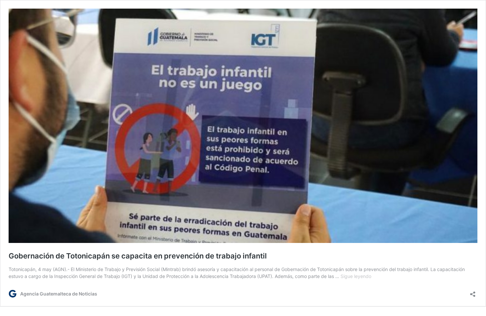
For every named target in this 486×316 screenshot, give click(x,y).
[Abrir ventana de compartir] (472, 292)
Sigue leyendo (356, 276)
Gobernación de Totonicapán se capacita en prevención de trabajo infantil (138, 256)
